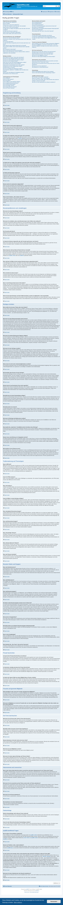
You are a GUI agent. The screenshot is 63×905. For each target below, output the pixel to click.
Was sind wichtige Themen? (8, 85)
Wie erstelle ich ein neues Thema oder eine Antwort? (13, 57)
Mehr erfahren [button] (18, 902)
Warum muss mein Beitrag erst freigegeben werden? (13, 72)
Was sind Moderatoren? (37, 23)
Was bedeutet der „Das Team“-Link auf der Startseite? (43, 31)
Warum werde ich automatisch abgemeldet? (12, 32)
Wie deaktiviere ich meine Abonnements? (40, 67)
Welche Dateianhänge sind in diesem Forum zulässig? (43, 71)
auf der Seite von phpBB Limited (30, 837)
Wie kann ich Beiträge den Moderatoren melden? (12, 68)
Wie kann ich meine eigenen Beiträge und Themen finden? (43, 56)
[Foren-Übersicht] (10, 5)
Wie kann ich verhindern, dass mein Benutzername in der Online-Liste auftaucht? (17, 40)
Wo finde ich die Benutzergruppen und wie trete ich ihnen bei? (44, 25)
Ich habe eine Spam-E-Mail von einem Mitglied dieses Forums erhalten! (44, 38)
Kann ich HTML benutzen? (8, 79)
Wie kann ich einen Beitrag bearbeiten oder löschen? (13, 58)
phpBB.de (22, 255)
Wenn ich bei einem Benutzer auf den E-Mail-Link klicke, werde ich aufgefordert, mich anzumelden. (16, 52)
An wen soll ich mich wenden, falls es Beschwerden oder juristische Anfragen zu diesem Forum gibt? (45, 80)
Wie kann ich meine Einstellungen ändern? (11, 37)
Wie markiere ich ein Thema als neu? (10, 73)
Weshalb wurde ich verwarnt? (9, 67)
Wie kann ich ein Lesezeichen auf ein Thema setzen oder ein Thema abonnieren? (45, 64)
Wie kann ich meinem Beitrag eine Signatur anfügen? (13, 59)
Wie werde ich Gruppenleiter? (38, 27)
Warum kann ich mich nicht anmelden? (10, 27)
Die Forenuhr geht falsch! (8, 41)
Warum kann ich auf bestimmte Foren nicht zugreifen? (14, 64)
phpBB (27, 889)
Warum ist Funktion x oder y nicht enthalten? (41, 78)
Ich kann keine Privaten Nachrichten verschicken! (42, 35)
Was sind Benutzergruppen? (37, 24)
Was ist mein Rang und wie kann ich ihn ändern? (12, 50)
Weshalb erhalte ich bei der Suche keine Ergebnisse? (42, 52)
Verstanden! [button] (53, 901)
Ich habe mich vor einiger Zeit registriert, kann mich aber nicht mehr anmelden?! (16, 29)
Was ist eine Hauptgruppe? (37, 29)
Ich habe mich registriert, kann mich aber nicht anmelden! (14, 25)
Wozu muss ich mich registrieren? (10, 22)
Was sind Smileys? (7, 80)
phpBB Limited (12, 255)
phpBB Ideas (10, 847)
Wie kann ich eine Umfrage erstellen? (10, 61)
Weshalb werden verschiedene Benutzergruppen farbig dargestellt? (45, 28)
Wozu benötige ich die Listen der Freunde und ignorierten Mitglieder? (45, 43)
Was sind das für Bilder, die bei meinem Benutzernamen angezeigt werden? (16, 47)
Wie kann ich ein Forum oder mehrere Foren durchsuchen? (44, 51)
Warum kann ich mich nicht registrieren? (11, 24)
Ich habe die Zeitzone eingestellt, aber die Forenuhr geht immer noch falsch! (16, 43)
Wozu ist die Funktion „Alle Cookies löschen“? (12, 33)
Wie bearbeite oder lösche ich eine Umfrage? (12, 63)
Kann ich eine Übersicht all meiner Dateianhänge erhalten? (43, 72)
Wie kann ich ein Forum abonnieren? (39, 65)
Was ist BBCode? (6, 77)
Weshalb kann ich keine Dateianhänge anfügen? (12, 66)
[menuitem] (12, 12)
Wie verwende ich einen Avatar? (9, 49)
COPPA (20, 138)
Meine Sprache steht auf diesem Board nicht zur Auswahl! (14, 45)
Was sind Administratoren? (37, 22)
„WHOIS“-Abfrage (46, 856)
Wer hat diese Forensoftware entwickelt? (40, 77)
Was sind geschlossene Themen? (10, 86)
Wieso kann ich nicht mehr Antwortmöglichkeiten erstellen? (14, 62)
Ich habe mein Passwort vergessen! (10, 31)
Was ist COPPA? (6, 23)
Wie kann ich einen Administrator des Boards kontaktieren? (43, 82)
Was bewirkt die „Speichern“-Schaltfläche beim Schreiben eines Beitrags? (15, 70)
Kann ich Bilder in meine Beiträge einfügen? (11, 81)
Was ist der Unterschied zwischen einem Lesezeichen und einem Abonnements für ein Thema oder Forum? (45, 61)
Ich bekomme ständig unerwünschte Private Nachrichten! (43, 36)
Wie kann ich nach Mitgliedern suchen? (40, 55)
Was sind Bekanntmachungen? (9, 84)
